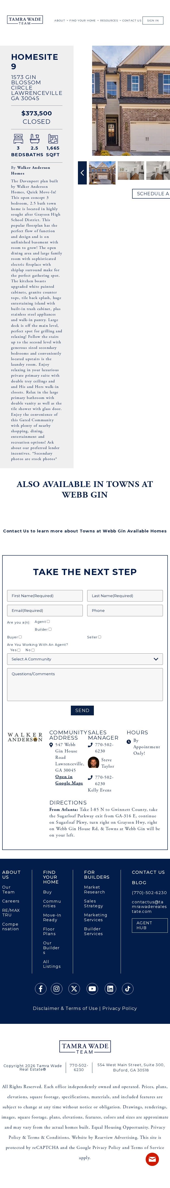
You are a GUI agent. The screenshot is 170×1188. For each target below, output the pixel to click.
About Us (11, 875)
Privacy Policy (119, 1008)
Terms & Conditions (48, 1137)
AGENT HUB (144, 925)
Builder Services (93, 931)
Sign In (153, 20)
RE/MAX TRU (11, 913)
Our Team (8, 890)
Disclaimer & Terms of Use (65, 1008)
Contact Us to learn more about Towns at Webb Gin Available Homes (85, 531)
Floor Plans (49, 931)
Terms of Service (147, 1147)
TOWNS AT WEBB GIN (107, 490)
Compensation (10, 927)
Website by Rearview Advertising (104, 1137)
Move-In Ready (52, 918)
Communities (52, 904)
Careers (11, 901)
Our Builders (51, 948)
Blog (139, 882)
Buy (47, 892)
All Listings (52, 964)
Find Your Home (83, 20)
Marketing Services (96, 917)
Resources (109, 20)
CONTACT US (131, 20)
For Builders (97, 875)
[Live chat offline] (152, 1159)
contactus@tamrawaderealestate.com (149, 907)
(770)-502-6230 (149, 893)
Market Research (94, 890)
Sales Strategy (93, 903)
